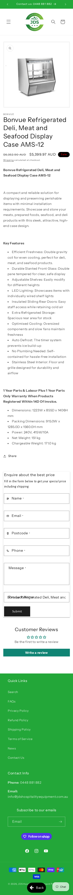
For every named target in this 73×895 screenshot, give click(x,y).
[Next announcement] (65, 4)
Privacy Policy (18, 711)
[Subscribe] (60, 822)
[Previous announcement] (7, 4)
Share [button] (12, 456)
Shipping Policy (19, 729)
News (12, 748)
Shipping (8, 160)
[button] (8, 21)
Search (13, 692)
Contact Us (16, 757)
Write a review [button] (36, 653)
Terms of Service (20, 739)
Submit (17, 611)
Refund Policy (18, 720)
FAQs (12, 701)
